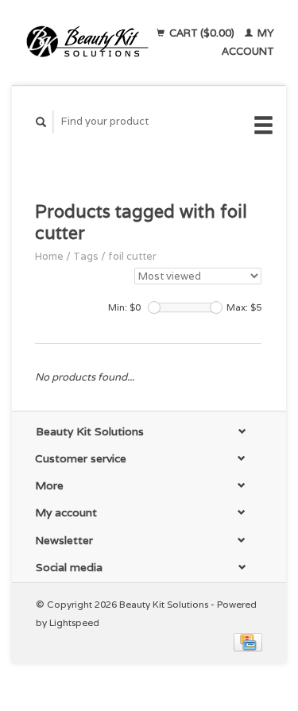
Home (49, 256)
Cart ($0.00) (202, 33)
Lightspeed (74, 622)
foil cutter (132, 256)
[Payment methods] (248, 641)
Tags (86, 256)
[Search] (41, 121)
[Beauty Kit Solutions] (87, 42)
